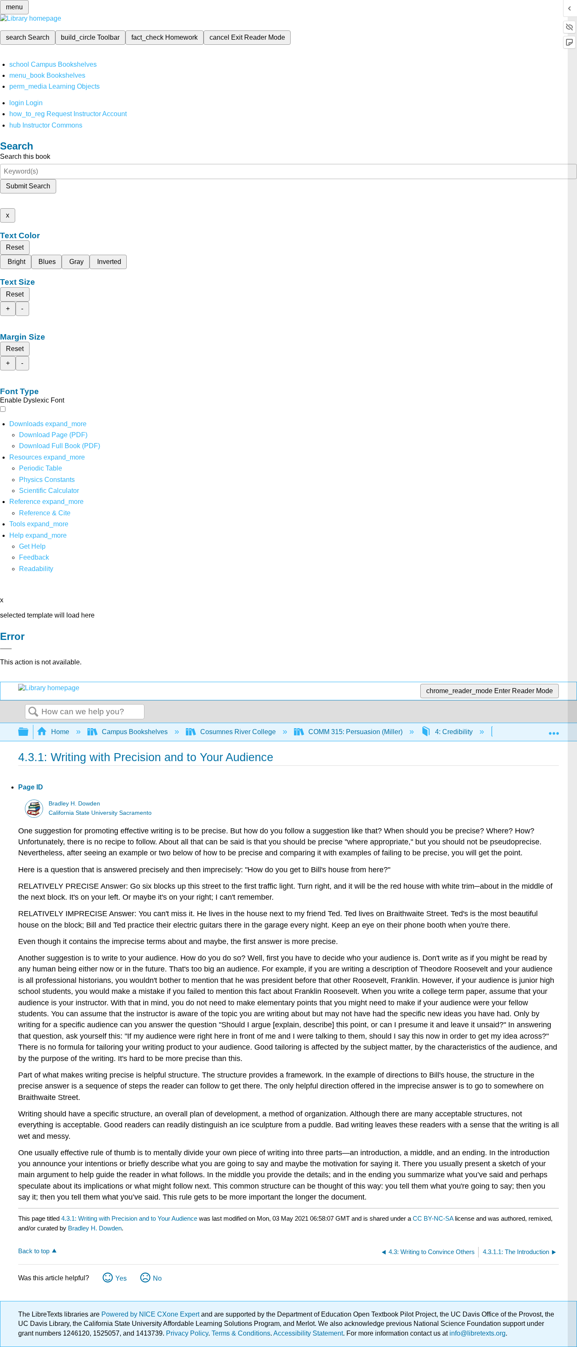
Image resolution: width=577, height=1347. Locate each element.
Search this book (25, 156)
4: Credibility (453, 731)
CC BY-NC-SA (434, 1218)
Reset (15, 247)
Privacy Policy (187, 1333)
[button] (34, 557)
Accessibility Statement (308, 1333)
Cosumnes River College (238, 731)
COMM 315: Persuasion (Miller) (355, 731)
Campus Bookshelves (134, 731)
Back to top (33, 1250)
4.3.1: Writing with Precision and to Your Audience (129, 1218)
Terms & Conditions (241, 1333)
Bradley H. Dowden (74, 803)
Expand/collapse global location (554, 729)
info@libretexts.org (477, 1333)
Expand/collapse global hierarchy (28, 732)
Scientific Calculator (49, 490)
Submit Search (28, 186)
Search (33, 712)
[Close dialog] (6, 648)
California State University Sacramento (100, 813)
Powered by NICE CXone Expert (151, 1314)
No (157, 1278)
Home (60, 731)
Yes (121, 1278)
